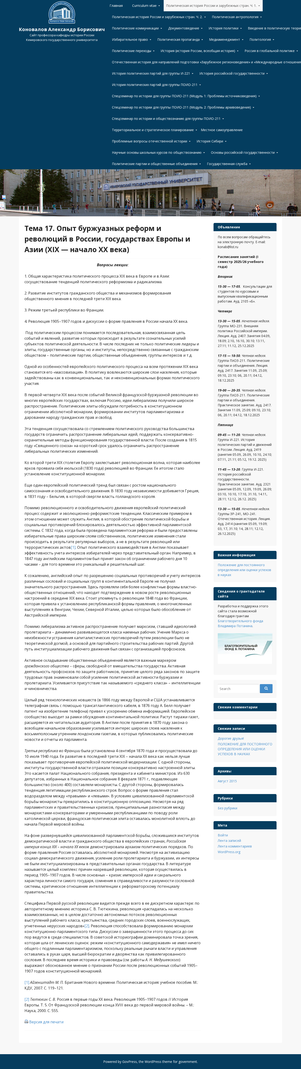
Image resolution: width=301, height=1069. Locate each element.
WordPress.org (229, 852)
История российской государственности (232, 73)
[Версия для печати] (26, 1022)
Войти (223, 835)
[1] (73, 547)
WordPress (153, 1061)
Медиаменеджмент (224, 39)
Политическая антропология (235, 17)
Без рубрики (227, 808)
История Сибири (210, 141)
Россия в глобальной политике (270, 50)
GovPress (129, 1061)
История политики (223, 28)
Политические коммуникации (135, 28)
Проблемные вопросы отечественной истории (149, 141)
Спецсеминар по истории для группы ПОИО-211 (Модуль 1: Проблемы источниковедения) (184, 96)
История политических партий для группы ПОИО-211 (155, 84)
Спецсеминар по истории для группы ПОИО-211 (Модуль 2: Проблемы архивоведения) (181, 107)
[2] (86, 925)
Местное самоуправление (222, 130)
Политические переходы (131, 50)
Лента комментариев (235, 846)
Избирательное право (130, 39)
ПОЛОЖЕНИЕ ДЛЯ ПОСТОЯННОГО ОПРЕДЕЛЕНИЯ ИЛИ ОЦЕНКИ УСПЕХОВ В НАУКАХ (245, 749)
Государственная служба (227, 163)
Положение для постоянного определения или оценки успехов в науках (244, 570)
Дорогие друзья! (231, 738)
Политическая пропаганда (178, 39)
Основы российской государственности (243, 152)
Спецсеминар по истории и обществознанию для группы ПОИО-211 (166, 118)
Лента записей (229, 840)
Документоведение (183, 28)
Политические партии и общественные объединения (155, 163)
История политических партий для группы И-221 (151, 73)
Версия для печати (46, 1022)
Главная (116, 5)
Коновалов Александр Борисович (62, 29)
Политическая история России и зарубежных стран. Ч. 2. (157, 17)
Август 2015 (227, 781)
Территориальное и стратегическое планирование (153, 130)
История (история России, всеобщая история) (198, 50)
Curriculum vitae (144, 5)
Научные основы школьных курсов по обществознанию (157, 152)
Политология (260, 39)
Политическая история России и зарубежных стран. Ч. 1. (211, 5)
